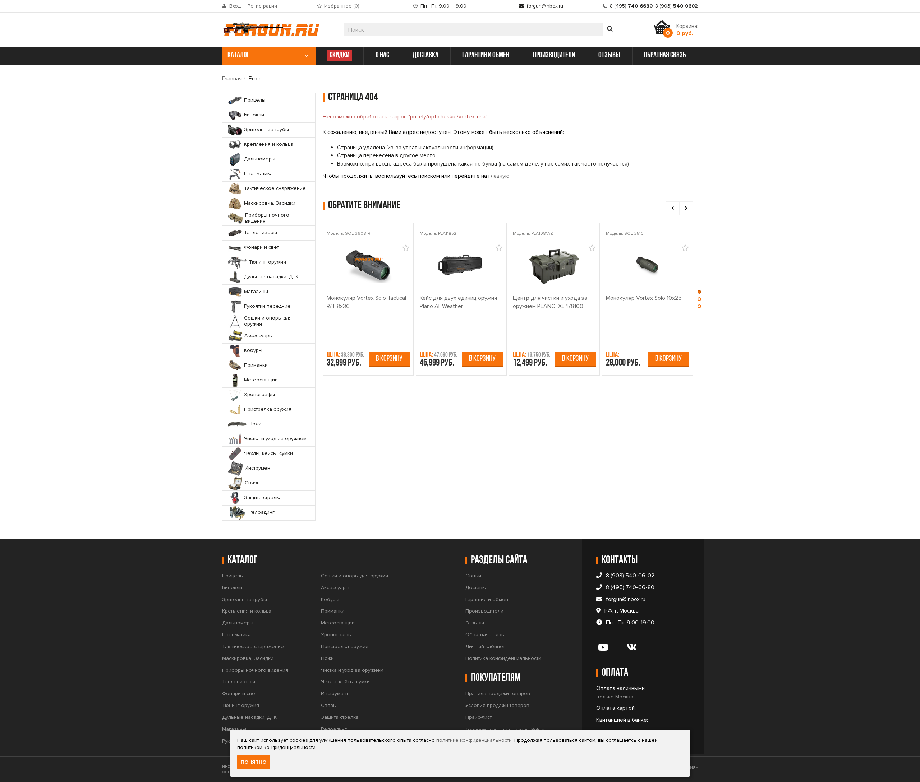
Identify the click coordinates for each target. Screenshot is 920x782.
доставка (425, 55)
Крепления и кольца (246, 611)
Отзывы (474, 623)
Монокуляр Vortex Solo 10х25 (644, 298)
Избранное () (341, 6)
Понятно (253, 762)
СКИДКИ (339, 55)
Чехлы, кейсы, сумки (345, 682)
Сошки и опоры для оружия (354, 576)
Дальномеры (237, 623)
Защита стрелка (340, 717)
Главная (232, 78)
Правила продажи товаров (497, 693)
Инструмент (334, 693)
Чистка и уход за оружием (352, 670)
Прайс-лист (478, 717)
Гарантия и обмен (486, 599)
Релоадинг (334, 729)
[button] (699, 293)
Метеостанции (338, 623)
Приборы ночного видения (255, 670)
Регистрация (262, 6)
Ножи (327, 658)
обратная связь (665, 55)
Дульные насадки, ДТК (249, 717)
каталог (238, 55)
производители (554, 55)
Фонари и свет (239, 693)
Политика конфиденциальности (503, 658)
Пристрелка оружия (344, 646)
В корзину (389, 359)
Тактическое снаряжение (253, 646)
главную (499, 176)
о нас (382, 55)
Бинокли (232, 588)
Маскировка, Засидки (247, 658)
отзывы (609, 55)
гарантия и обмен (485, 55)
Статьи (473, 576)
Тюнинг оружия (240, 705)
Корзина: (687, 30)
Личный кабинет (485, 646)
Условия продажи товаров (497, 705)
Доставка (476, 588)
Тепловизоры (238, 682)
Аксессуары (335, 588)
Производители (484, 611)
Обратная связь (484, 635)
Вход (235, 6)
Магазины (234, 729)
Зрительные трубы (244, 599)
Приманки (333, 611)
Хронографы (336, 635)
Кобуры (330, 599)
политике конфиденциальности (474, 740)
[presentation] (673, 208)
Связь (328, 705)
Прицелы (233, 576)
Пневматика (236, 635)
